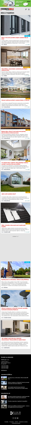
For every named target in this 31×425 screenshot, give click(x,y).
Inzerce (16, 421)
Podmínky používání (16, 423)
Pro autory (12, 421)
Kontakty (6, 421)
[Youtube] (17, 418)
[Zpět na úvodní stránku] (7, 9)
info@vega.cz (4, 370)
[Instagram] (15, 418)
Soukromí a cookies (23, 421)
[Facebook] (13, 418)
